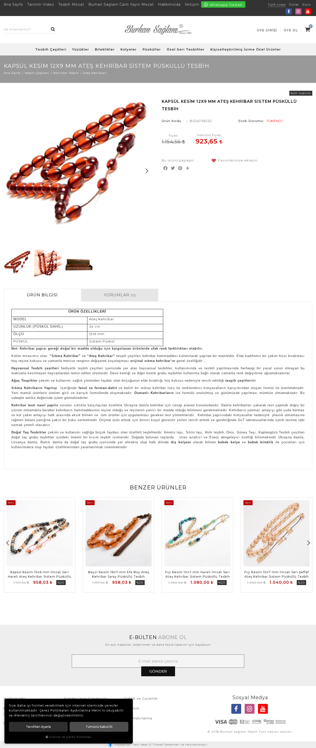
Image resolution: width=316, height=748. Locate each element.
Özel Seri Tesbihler (186, 49)
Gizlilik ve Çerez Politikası (70, 737)
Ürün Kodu (171, 121)
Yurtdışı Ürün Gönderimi (85, 698)
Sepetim (131, 708)
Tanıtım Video (40, 4)
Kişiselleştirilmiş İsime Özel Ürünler (245, 49)
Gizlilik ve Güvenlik (141, 698)
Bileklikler (105, 49)
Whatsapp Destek (225, 5)
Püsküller (151, 49)
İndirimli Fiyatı (209, 135)
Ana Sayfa (13, 4)
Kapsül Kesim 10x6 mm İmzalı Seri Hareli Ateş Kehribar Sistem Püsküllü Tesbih (39, 574)
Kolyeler (128, 49)
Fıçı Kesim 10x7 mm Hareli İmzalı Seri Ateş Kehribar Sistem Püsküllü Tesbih (197, 574)
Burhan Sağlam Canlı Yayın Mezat (121, 4)
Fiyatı (173, 135)
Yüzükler (80, 49)
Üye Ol (291, 30)
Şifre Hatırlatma (138, 718)
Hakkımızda (169, 4)
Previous (11, 171)
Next (147, 171)
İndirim (305, 93)
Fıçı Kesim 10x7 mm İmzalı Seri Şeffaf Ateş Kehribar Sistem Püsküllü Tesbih (276, 574)
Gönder (158, 671)
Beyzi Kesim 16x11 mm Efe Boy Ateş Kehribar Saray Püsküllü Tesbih (118, 574)
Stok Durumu (250, 121)
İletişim (192, 4)
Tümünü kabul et (99, 727)
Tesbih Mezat (71, 4)
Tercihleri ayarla (38, 727)
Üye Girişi (267, 30)
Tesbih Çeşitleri (50, 49)
